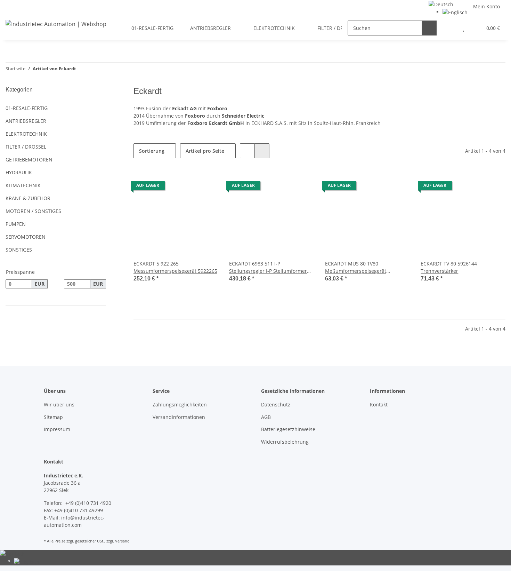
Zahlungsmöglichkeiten (180, 404)
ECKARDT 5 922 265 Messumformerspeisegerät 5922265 (175, 267)
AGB (266, 417)
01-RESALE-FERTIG (27, 108)
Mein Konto (486, 6)
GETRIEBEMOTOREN (29, 159)
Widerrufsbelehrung (285, 441)
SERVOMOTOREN (26, 236)
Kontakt (379, 404)
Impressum (57, 429)
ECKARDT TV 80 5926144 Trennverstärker (449, 267)
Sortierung (151, 151)
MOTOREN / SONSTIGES (33, 211)
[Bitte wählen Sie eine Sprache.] (441, 3)
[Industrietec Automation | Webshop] (56, 24)
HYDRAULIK (19, 172)
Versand (122, 541)
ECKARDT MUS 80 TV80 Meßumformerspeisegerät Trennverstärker (355, 267)
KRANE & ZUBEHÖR (28, 198)
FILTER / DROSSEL (26, 146)
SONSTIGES (19, 249)
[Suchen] (429, 28)
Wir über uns (59, 404)
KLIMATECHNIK (23, 185)
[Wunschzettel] (463, 28)
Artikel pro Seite (205, 151)
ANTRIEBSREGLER (26, 121)
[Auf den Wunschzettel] (206, 187)
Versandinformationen (179, 417)
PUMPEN (16, 224)
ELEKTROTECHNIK (26, 133)
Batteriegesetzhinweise (288, 429)
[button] (449, 28)
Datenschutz (275, 404)
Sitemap (53, 417)
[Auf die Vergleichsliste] (188, 187)
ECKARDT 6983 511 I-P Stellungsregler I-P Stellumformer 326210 (268, 267)
